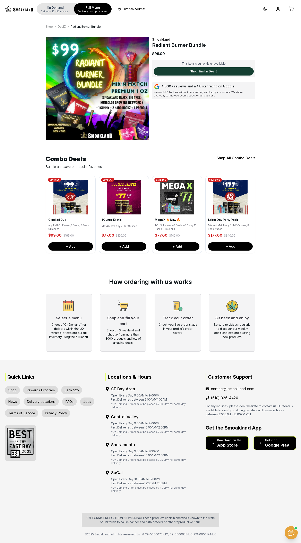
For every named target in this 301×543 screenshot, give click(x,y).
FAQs (69, 402)
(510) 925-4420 (224, 398)
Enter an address (134, 9)
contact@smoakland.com (232, 389)
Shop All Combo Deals (236, 158)
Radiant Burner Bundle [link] (86, 26)
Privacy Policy (56, 413)
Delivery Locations (41, 402)
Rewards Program (40, 390)
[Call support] (265, 9)
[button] (227, 443)
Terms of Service (21, 413)
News (12, 402)
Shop (49, 26)
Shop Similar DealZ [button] (203, 71)
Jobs (87, 402)
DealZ (62, 26)
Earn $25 (71, 390)
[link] (49, 27)
